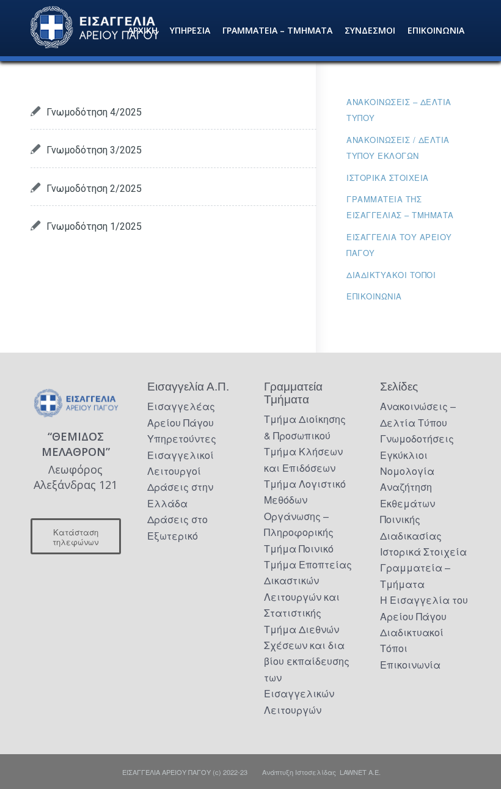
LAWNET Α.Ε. (360, 772)
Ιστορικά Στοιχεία (423, 552)
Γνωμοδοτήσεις (417, 438)
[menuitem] (143, 30)
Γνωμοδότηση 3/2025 (94, 150)
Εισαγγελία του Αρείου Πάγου (399, 245)
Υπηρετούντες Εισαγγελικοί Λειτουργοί (181, 454)
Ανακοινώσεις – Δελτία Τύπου (399, 109)
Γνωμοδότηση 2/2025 (94, 188)
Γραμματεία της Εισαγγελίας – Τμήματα (400, 207)
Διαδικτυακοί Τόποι (391, 275)
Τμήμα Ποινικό (299, 548)
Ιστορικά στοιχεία (387, 177)
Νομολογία (407, 471)
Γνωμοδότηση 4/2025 (94, 112)
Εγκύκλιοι (404, 455)
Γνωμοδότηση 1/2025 (94, 226)
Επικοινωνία (374, 296)
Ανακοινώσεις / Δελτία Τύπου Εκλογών (398, 147)
